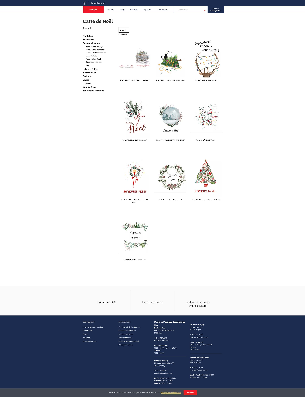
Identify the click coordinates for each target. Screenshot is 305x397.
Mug (87, 65)
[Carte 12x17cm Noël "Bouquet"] (135, 117)
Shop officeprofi (97, 3)
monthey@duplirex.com (163, 373)
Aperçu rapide (145, 41)
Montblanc (88, 36)
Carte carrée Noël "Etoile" (206, 140)
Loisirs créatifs (90, 69)
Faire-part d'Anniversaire (96, 53)
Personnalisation (91, 43)
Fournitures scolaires (93, 90)
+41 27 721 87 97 (196, 367)
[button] (216, 9)
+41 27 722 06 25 (196, 335)
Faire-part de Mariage (94, 46)
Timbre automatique (94, 62)
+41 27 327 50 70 (160, 338)
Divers (86, 80)
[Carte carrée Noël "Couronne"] (170, 177)
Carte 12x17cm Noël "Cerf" (206, 80)
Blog (122, 9)
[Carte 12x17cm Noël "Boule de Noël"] (170, 117)
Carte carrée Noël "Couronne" (170, 200)
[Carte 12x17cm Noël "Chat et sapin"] (170, 57)
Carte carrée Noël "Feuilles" (135, 259)
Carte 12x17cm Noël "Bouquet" (134, 140)
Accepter (190, 393)
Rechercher (196, 9)
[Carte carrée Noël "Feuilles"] (135, 237)
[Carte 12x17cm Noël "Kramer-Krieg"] (135, 57)
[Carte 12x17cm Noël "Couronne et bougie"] (135, 177)
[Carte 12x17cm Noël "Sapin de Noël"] (206, 177)
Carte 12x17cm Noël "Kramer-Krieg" (134, 80)
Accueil (110, 9)
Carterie (87, 83)
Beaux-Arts (88, 39)
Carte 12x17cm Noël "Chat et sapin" (170, 80)
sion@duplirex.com (161, 340)
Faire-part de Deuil (93, 59)
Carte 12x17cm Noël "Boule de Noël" (170, 140)
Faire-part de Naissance (95, 50)
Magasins (162, 9)
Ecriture (87, 76)
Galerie (133, 9)
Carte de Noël (91, 56)
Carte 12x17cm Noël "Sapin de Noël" (206, 200)
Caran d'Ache (89, 87)
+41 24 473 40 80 (160, 371)
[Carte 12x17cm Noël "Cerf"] (206, 57)
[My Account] (201, 10)
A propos (147, 9)
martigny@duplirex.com (199, 337)
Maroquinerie (89, 72)
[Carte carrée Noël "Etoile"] (206, 117)
